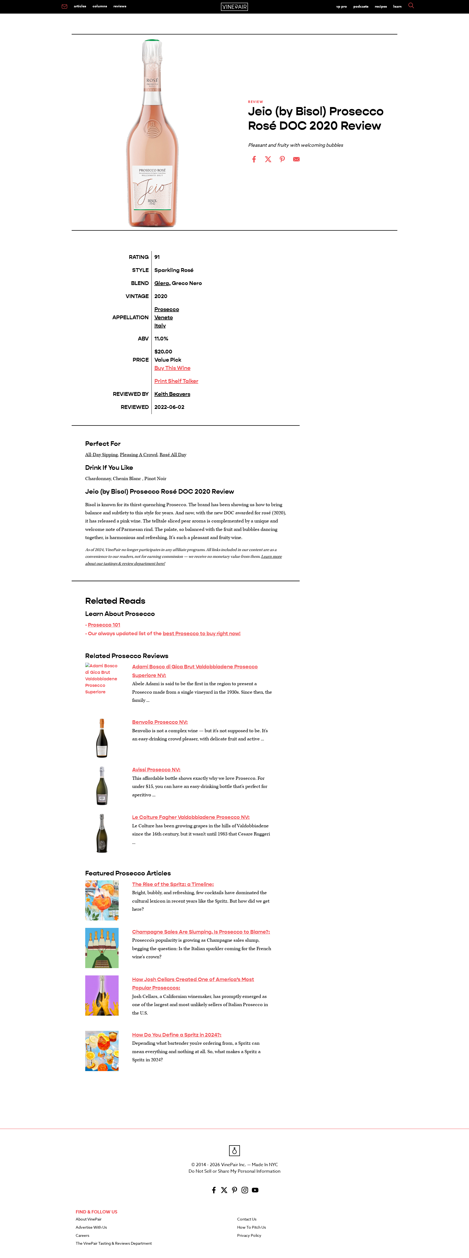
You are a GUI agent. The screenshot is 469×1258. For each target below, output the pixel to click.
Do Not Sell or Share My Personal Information (234, 1171)
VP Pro (341, 6)
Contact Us (246, 1219)
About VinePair (89, 1219)
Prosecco (166, 309)
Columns (100, 6)
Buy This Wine (172, 368)
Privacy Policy (249, 1236)
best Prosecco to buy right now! (201, 633)
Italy (160, 325)
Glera (161, 283)
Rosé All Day (173, 455)
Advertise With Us (91, 1227)
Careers (82, 1236)
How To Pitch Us (251, 1227)
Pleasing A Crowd (138, 455)
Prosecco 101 (104, 625)
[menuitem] (64, 6)
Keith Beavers (172, 394)
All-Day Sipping (101, 455)
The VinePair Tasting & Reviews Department (114, 1243)
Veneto (163, 317)
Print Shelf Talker (176, 381)
